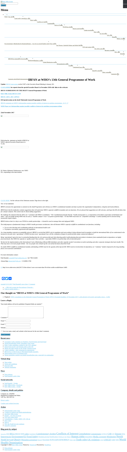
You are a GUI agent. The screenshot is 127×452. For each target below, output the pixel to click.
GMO (65, 436)
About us (122, 53)
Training (70, 65)
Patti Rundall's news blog (20, 284)
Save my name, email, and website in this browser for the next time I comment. (26, 331)
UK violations (93, 439)
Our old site (11, 17)
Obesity (17, 439)
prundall (3, 284)
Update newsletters (89, 30)
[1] (1, 267)
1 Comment (31, 284)
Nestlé (119, 436)
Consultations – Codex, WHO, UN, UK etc (17, 419)
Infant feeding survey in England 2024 (15, 353)
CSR (109, 434)
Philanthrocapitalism (29, 440)
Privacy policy (5, 400)
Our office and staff (99, 48)
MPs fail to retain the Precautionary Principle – (19, 287)
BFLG (20, 59)
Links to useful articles (12, 289)
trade (74, 440)
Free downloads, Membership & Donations (15, 43)
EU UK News (103, 33)
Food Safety (32, 436)
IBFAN (10, 59)
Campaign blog (115, 74)
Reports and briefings (78, 28)
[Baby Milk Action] (7, 1)
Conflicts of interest (42, 22)
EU (24, 436)
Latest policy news (19, 18)
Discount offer (8, 365)
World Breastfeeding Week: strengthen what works (19, 343)
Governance (25, 59)
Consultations (50, 23)
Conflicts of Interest (67, 433)
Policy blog (27, 18)
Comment (4, 317)
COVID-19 (104, 434)
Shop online (8, 362)
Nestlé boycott (88, 69)
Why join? (117, 52)
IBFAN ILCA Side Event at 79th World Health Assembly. (21, 352)
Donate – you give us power (34, 43)
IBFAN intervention (12, 84)
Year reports (53, 43)
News (64, 27)
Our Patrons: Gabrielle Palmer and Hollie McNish (69, 45)
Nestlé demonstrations (22, 79)
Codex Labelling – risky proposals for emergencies (19, 350)
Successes (45, 440)
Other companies (106, 72)
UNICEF (107, 440)
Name (3, 321)
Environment (17, 436)
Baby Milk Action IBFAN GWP (11, 93)
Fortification (54, 437)
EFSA (123, 434)
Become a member (110, 50)
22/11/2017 (9, 284)
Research (114, 37)
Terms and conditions (10, 364)
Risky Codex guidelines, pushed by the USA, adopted (20, 345)
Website (3, 327)
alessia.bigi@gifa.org (14, 261)
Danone (118, 434)
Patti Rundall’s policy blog (12, 376)
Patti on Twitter (58, 25)
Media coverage (121, 38)
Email (3, 324)
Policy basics (33, 20)
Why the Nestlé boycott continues (14, 424)
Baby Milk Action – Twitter (12, 386)
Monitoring (31, 60)
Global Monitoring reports (50, 62)
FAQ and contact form (88, 47)
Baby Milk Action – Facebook (13, 385)
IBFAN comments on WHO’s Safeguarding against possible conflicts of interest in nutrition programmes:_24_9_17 (34, 103)
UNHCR (102, 440)
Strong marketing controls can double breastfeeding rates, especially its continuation (28, 355)
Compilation (32, 434)
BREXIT (18, 434)
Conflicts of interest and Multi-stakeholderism (17, 412)
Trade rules (81, 439)
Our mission (15, 59)
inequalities (89, 437)
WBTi (117, 440)
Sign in (6, 422)
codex (26, 434)
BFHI (7, 434)
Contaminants (96, 434)
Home (6, 16)
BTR (22, 434)
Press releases (69, 27)
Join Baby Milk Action (11, 414)
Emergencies (6, 436)
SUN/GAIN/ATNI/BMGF (59, 440)
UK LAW (109, 35)
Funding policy (46, 43)
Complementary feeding (46, 434)
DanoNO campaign (97, 70)
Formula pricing (44, 437)
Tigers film (82, 67)
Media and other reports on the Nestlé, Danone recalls (20, 348)
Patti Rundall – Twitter (11, 383)
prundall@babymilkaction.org (18, 258)
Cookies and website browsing (10, 403)
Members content (38, 60)
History (69, 437)
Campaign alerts (12, 79)
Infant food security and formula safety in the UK (18, 347)
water (113, 440)
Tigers (71, 440)
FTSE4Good (61, 437)
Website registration (10, 367)
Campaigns (76, 67)
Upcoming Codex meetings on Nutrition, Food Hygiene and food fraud (25, 342)
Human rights (78, 436)
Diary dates (97, 32)
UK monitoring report (62, 64)
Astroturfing (3, 434)
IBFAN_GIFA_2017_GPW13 (10, 97)
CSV (113, 434)
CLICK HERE (5, 87)
